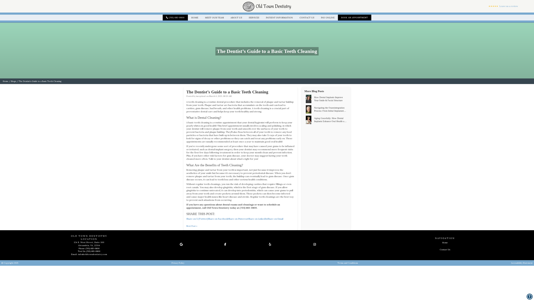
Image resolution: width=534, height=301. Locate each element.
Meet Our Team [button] (214, 17)
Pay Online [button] (328, 17)
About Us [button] (236, 17)
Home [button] (194, 17)
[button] (267, 6)
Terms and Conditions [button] (348, 263)
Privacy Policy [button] (177, 263)
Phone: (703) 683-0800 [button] (89, 248)
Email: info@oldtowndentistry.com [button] (89, 254)
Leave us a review (503, 6)
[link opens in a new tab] (200, 244)
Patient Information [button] (279, 17)
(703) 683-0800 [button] (177, 17)
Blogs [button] (13, 81)
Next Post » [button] (191, 226)
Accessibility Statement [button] (522, 263)
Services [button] (254, 17)
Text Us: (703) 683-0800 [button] (89, 251)
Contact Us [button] (307, 17)
